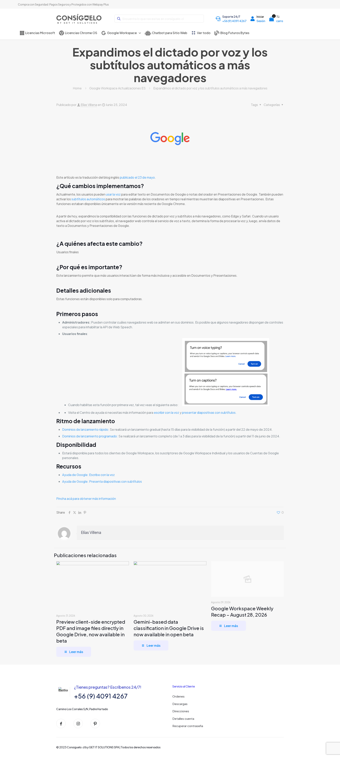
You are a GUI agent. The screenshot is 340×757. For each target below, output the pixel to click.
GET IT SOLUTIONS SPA (104, 747)
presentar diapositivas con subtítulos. (209, 412)
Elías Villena (89, 105)
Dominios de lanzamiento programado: (90, 436)
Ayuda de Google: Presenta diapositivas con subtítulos (102, 481)
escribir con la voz (166, 412)
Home (77, 88)
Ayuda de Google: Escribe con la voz (88, 475)
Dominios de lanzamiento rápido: (85, 429)
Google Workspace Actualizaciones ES (117, 88)
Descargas (180, 704)
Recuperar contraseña (187, 726)
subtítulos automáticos (88, 199)
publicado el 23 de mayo (137, 177)
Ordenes (178, 696)
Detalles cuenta (183, 718)
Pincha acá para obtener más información (86, 498)
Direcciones (180, 711)
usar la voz (113, 194)
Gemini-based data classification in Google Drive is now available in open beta (169, 628)
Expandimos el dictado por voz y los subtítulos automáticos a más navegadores (210, 88)
